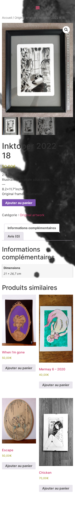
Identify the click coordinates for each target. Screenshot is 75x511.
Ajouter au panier (18, 203)
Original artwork (25, 18)
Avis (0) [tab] (14, 236)
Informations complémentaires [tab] (32, 228)
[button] (66, 29)
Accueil (7, 18)
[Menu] (37, 8)
